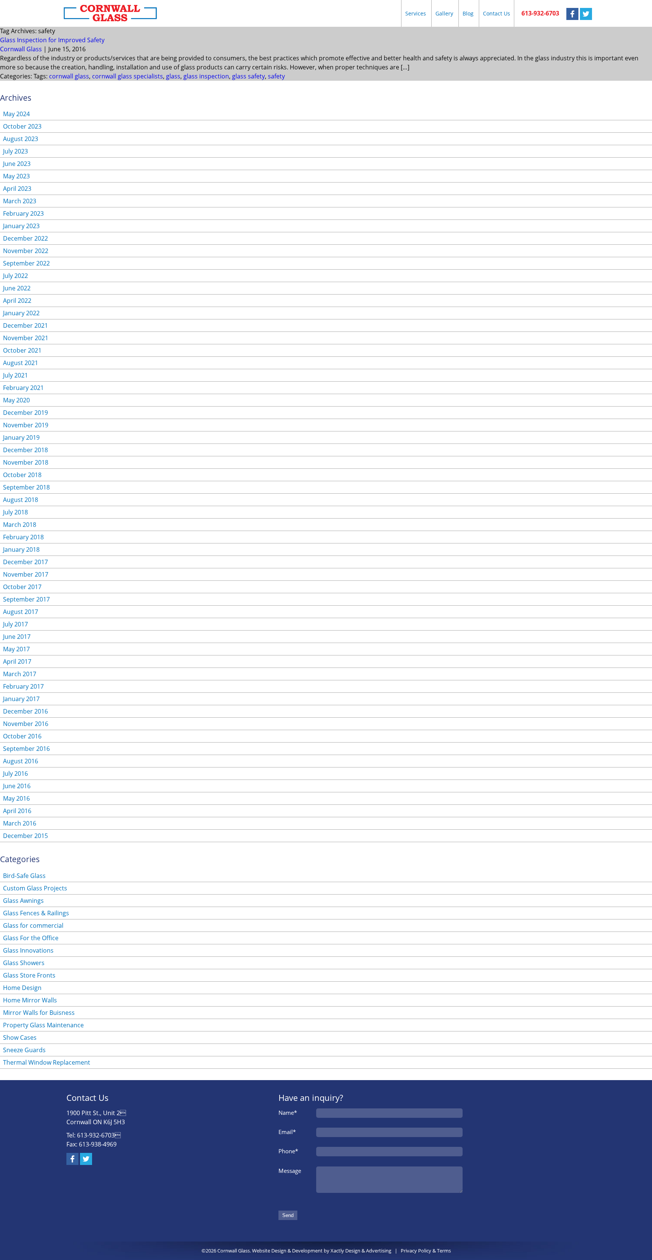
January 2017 (21, 699)
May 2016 (16, 798)
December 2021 (25, 325)
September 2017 (26, 599)
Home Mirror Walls (30, 1000)
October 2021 (22, 350)
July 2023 (15, 151)
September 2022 (26, 263)
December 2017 (25, 562)
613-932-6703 (540, 13)
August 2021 (20, 363)
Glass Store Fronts (29, 975)
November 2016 (25, 724)
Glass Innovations (28, 950)
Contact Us (496, 13)
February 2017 (23, 686)
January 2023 (21, 226)
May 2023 (16, 176)
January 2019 (21, 437)
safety (276, 76)
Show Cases (20, 1037)
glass (173, 76)
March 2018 (19, 524)
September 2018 (26, 487)
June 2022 (17, 288)
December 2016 (25, 711)
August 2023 (20, 139)
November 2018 (25, 462)
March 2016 (19, 823)
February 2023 (23, 213)
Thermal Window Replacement (46, 1062)
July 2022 (15, 276)
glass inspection (206, 76)
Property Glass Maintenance (43, 1025)
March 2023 (19, 201)
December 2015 (25, 836)
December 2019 (25, 412)
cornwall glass (69, 76)
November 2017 (25, 574)
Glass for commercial (33, 925)
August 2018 (20, 500)
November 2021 (25, 338)
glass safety (248, 76)
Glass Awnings (23, 900)
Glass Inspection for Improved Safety (52, 40)
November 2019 (25, 425)
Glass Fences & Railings (36, 913)
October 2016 (22, 736)
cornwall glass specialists (127, 76)
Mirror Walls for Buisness (39, 1012)
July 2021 (15, 375)
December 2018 (25, 450)
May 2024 (16, 114)
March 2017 (19, 674)
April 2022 (17, 300)
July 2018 (15, 512)
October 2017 (22, 587)
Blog (468, 13)
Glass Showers (24, 963)
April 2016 (17, 811)
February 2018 (23, 537)
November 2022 (25, 251)
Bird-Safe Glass (24, 876)
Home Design (22, 988)
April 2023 (17, 188)
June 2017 (17, 636)
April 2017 (17, 661)
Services (415, 13)
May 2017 (16, 649)
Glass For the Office (30, 938)
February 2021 (23, 388)
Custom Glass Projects (35, 888)
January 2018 (21, 549)
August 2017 (20, 612)
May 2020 (16, 400)
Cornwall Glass (21, 49)
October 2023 (22, 126)
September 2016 (26, 748)
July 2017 (15, 624)
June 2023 (17, 164)
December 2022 (25, 238)
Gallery (444, 13)
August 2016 (20, 761)
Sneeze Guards (24, 1050)
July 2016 (15, 773)
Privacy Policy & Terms (426, 1250)
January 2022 (21, 313)
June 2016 (17, 786)
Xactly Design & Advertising (361, 1250)
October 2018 (22, 475)
